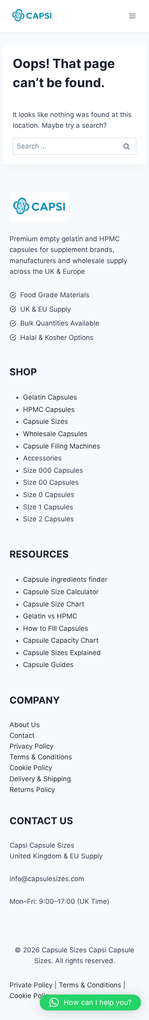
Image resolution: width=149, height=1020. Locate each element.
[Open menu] (132, 16)
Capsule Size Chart (53, 604)
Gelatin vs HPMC (50, 616)
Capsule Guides (48, 665)
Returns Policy (32, 790)
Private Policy (31, 985)
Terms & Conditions (41, 757)
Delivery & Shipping (40, 779)
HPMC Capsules (49, 409)
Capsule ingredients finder (65, 579)
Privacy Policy (31, 746)
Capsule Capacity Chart (61, 640)
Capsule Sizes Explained (62, 653)
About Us (25, 725)
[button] (90, 1002)
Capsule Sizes (45, 421)
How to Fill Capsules (55, 628)
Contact (22, 735)
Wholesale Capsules (55, 434)
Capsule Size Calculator (61, 592)
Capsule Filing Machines (61, 446)
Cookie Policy (31, 768)
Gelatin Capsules (50, 397)
